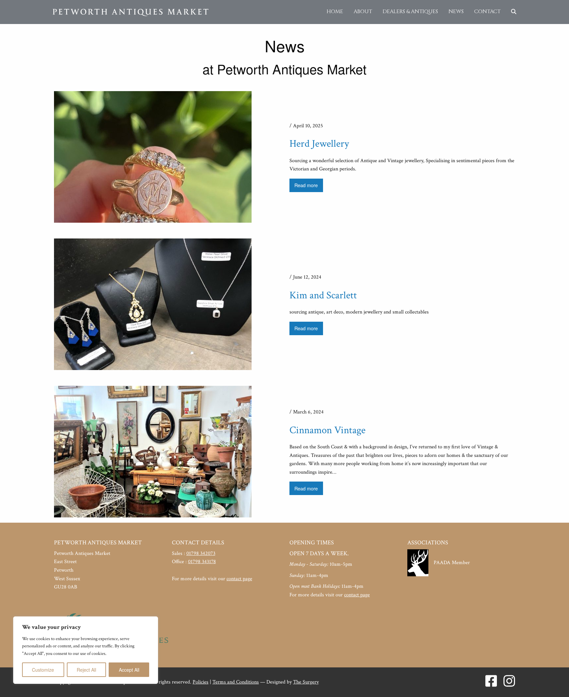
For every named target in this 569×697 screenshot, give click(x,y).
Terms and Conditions (235, 682)
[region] (85, 650)
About (363, 11)
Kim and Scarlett (323, 295)
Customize (43, 669)
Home (335, 11)
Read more (306, 185)
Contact (487, 11)
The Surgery (306, 682)
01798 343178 (202, 561)
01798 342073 (200, 553)
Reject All (86, 669)
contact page (239, 578)
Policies (200, 682)
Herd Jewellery (319, 143)
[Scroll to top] (554, 682)
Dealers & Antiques (410, 11)
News (456, 11)
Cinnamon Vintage (327, 430)
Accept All (129, 669)
